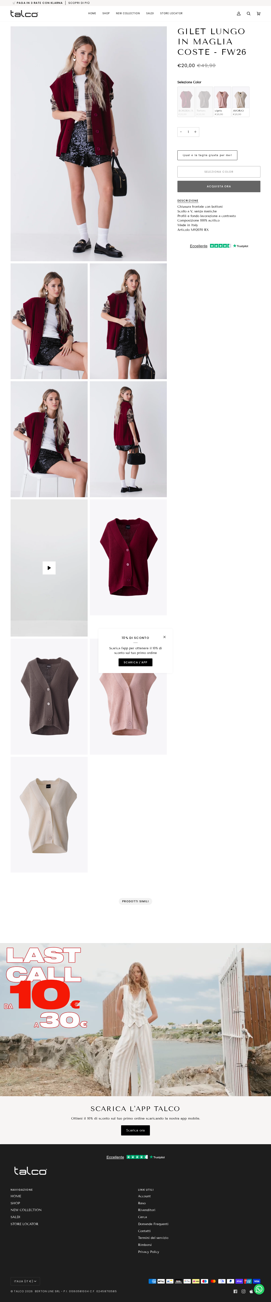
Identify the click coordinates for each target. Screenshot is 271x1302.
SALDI (15, 1217)
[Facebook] (235, 1291)
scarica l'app (135, 662)
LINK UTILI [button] (146, 1190)
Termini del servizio (153, 1238)
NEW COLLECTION (26, 1210)
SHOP (15, 1203)
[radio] (186, 102)
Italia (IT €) (23, 1281)
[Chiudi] (166, 635)
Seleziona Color (189, 82)
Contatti (144, 1231)
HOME (16, 1196)
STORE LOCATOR (24, 1224)
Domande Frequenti (153, 1224)
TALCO (19, 1291)
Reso (142, 1203)
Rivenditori (146, 1210)
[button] (106, 13)
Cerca (142, 1217)
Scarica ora (135, 1130)
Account (144, 1196)
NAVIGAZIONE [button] (22, 1190)
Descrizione (188, 201)
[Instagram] (243, 1291)
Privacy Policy (148, 1252)
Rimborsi (145, 1245)
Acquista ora (219, 186)
